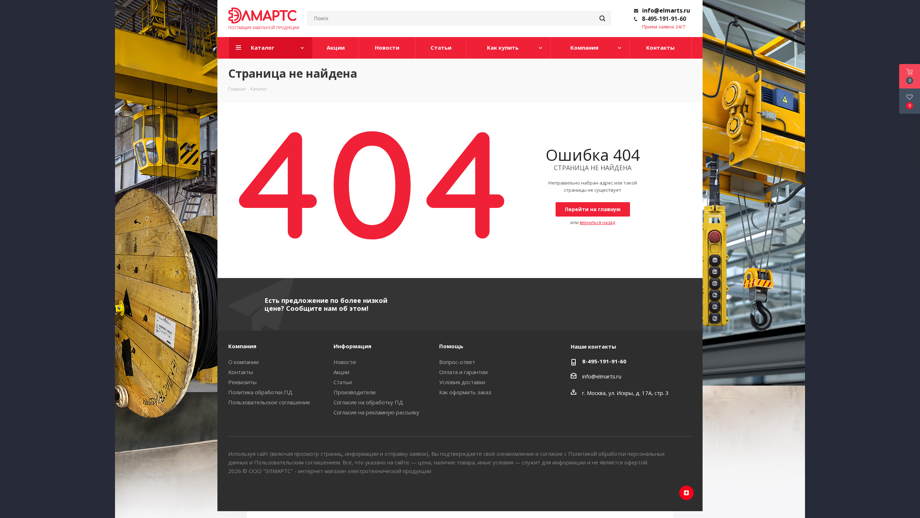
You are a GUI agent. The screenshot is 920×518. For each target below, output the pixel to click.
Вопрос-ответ (457, 361)
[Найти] (602, 18)
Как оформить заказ (465, 392)
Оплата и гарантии (463, 372)
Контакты (240, 372)
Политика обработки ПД (260, 392)
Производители (355, 392)
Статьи (343, 382)
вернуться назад (597, 222)
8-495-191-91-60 (664, 19)
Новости (345, 361)
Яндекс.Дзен (686, 493)
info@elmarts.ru (666, 10)
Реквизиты (242, 382)
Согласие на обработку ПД (368, 402)
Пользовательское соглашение (269, 402)
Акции (341, 372)
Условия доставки (462, 382)
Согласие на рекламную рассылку (376, 412)
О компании (243, 361)
